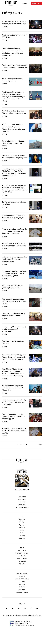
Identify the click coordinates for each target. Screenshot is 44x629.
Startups (22, 530)
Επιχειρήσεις (22, 519)
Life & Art (22, 522)
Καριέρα (22, 533)
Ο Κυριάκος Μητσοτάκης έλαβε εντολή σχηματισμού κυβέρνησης (14, 329)
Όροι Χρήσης (22, 589)
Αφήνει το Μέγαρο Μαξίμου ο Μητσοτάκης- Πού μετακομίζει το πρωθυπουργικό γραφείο (14, 357)
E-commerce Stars (22, 558)
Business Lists (22, 499)
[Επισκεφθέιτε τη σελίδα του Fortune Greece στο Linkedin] (18, 608)
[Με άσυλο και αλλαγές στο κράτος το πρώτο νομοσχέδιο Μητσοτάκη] (35, 388)
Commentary (22, 538)
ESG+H (22, 548)
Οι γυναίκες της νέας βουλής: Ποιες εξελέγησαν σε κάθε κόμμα (13, 143)
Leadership (22, 535)
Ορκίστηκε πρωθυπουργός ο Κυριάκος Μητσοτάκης (13, 314)
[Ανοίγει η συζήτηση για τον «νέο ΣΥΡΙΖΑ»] (35, 38)
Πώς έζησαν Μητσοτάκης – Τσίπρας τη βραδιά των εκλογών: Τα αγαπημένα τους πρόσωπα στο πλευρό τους (13, 372)
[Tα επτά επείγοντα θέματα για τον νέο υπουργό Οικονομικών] (35, 246)
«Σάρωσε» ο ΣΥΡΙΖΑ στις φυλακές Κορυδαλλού (12, 286)
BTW (40, 615)
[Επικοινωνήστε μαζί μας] (37, 608)
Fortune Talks (22, 504)
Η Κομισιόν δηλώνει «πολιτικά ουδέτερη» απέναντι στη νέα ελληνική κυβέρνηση (14, 273)
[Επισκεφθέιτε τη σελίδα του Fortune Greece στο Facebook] (6, 608)
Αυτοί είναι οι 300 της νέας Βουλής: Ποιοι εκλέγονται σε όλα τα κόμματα (13, 416)
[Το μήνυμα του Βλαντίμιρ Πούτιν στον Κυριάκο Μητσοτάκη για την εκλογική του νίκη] (35, 127)
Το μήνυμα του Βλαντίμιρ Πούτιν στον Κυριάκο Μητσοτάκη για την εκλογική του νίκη (13, 127)
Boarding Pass (22, 550)
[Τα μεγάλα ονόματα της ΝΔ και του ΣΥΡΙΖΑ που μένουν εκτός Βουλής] (35, 431)
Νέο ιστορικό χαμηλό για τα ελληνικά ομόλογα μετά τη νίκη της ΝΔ (14, 301)
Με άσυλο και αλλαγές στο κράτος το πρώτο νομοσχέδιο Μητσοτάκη (13, 387)
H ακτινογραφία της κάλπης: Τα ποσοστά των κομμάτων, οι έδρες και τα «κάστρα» (14, 231)
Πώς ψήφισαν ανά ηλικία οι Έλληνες (13, 342)
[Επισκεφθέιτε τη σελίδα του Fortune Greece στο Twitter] (12, 608)
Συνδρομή (22, 587)
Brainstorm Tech (22, 556)
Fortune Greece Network (22, 507)
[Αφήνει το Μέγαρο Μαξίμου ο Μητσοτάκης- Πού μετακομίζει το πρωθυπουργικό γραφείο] (35, 358)
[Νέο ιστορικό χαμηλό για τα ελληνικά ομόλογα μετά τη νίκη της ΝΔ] (35, 302)
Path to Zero (22, 564)
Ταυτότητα (22, 576)
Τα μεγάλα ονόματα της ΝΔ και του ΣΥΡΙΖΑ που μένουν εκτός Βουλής (14, 430)
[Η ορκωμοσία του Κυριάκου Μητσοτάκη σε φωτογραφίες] (35, 218)
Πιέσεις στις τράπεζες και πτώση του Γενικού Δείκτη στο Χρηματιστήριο (14, 259)
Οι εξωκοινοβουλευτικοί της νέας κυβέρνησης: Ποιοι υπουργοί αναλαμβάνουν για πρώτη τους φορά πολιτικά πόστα (13, 96)
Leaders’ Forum (22, 502)
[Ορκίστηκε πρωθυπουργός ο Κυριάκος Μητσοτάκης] (35, 316)
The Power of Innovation (22, 553)
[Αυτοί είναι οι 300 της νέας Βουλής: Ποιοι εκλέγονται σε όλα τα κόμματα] (35, 417)
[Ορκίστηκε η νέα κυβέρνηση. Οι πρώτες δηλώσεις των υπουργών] (35, 68)
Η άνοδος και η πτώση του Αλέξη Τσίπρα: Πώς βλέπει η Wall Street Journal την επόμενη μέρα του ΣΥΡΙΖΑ (14, 172)
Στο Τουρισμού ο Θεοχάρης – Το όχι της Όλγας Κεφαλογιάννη (14, 156)
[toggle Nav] (3, 3)
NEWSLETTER (36, 3)
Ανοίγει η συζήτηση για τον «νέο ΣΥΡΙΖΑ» (14, 36)
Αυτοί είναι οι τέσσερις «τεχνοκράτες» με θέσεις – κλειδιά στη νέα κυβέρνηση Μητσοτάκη (12, 52)
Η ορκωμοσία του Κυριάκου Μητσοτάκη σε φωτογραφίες (13, 216)
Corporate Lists (22, 496)
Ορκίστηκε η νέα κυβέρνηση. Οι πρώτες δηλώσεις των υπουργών (15, 66)
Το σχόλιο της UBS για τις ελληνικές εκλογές (12, 79)
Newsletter (22, 584)
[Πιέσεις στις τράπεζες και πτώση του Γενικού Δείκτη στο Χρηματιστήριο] (35, 260)
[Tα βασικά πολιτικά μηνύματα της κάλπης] (35, 205)
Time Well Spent (22, 561)
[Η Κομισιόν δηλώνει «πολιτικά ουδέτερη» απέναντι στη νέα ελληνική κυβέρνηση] (35, 274)
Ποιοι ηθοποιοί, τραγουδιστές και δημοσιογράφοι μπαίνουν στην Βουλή (14, 402)
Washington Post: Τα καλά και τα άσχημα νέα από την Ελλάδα (14, 22)
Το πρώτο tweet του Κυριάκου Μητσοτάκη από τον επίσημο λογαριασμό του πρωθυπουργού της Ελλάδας (14, 188)
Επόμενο (40, 444)
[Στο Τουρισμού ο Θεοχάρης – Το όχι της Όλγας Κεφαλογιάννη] (35, 158)
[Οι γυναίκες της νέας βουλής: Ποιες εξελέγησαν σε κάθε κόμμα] (35, 144)
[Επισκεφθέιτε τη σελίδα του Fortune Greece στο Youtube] (25, 609)
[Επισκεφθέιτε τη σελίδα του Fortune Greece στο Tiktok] (30, 608)
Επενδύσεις (22, 527)
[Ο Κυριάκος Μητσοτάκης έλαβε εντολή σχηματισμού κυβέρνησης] (35, 330)
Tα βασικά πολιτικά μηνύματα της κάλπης (14, 203)
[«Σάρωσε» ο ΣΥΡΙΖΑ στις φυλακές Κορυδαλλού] (35, 288)
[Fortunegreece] (11, 5)
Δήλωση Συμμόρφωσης (22, 579)
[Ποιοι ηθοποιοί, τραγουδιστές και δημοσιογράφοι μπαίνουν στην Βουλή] (35, 403)
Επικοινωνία (22, 581)
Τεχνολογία (22, 525)
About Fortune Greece (22, 573)
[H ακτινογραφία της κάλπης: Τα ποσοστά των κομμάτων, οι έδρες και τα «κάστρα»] (35, 232)
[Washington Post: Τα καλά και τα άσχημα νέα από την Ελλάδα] (35, 24)
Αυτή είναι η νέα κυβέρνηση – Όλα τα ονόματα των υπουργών (14, 112)
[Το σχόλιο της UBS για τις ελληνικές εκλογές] (35, 82)
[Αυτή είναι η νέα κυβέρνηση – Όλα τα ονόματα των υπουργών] (35, 114)
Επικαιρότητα (22, 517)
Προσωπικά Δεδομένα (22, 592)
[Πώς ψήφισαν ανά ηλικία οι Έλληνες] (35, 344)
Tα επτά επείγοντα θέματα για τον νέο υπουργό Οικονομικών (14, 244)
